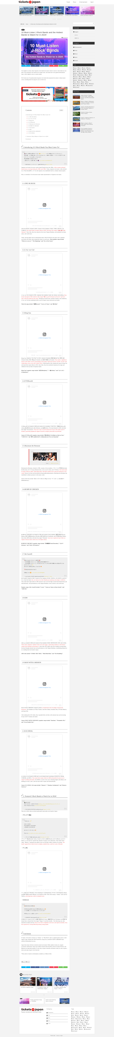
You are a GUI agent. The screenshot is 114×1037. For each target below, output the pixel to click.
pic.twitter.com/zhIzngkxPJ (40, 805)
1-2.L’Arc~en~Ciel (32, 118)
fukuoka (79, 71)
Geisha (84, 71)
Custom (78, 1013)
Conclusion (28, 139)
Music (74, 2)
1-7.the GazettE (31, 127)
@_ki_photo (30, 833)
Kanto (85, 1018)
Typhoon (83, 85)
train (75, 85)
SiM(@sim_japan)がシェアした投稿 (44, 640)
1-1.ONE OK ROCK (32, 116)
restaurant (80, 80)
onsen (84, 78)
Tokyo (87, 83)
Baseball (87, 1011)
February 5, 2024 (48, 576)
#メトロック (43, 153)
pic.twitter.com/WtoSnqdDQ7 (44, 913)
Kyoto (81, 76)
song (73, 1025)
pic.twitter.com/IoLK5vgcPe (40, 833)
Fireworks (87, 1013)
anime (78, 1011)
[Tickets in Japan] (29, 3)
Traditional (91, 83)
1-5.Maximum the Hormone (34, 124)
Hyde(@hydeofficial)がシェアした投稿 (44, 292)
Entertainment (83, 2)
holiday (86, 73)
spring (81, 1025)
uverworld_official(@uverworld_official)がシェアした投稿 (44, 423)
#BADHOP (48, 803)
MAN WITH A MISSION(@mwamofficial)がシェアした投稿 (44, 704)
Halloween (75, 73)
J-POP (73, 1018)
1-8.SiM (29, 129)
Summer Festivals (77, 83)
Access (73, 1011)
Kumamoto (76, 76)
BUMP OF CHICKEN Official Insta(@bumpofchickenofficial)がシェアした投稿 (45, 531)
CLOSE (61, 110)
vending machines (89, 85)
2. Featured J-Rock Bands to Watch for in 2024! (37, 136)
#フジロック (57, 803)
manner (85, 76)
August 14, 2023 (46, 809)
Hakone (88, 71)
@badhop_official (42, 803)
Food (76, 50)
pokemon (75, 80)
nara (80, 78)
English (76, 31)
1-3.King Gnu (31, 120)
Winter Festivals (76, 87)
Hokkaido (81, 73)
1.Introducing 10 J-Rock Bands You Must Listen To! (38, 114)
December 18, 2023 (45, 837)
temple (83, 83)
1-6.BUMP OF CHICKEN (33, 125)
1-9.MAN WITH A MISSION (34, 131)
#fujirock (52, 803)
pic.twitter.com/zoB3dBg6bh (39, 572)
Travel (68, 2)
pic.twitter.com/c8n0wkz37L (46, 160)
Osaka (89, 78)
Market (90, 76)
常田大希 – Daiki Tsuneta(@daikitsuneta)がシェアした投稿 (44, 355)
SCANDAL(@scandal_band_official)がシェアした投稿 (44, 773)
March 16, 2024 (43, 917)
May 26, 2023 (49, 164)
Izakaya (90, 73)
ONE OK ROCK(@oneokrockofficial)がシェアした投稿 (44, 225)
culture (73, 1013)
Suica (85, 1025)
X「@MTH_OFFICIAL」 (54, 463)
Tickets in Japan (59, 1035)
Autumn (82, 1011)
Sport (92, 2)
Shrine (86, 80)
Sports (77, 1025)
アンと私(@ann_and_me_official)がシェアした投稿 (44, 889)
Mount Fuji (75, 78)
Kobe (89, 1018)
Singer (90, 80)
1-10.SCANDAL (31, 133)
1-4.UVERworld (31, 122)
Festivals (82, 1013)
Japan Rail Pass (79, 1018)
